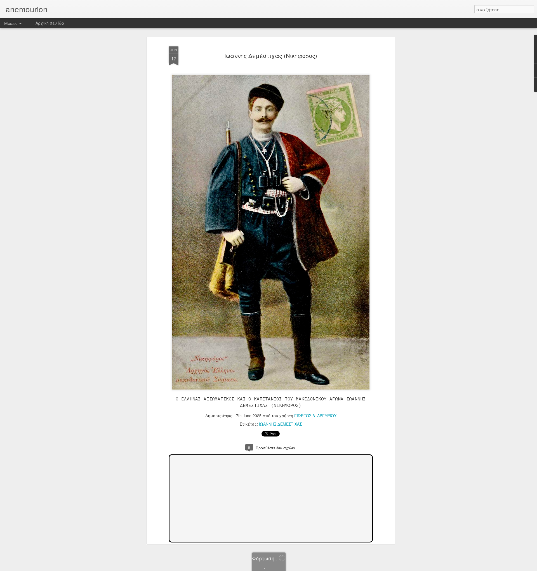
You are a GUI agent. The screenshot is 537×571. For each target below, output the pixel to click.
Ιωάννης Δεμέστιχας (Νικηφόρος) (270, 55)
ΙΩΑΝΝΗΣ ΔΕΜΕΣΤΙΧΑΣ (280, 424)
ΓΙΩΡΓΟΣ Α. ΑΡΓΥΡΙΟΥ (315, 415)
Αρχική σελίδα (50, 23)
